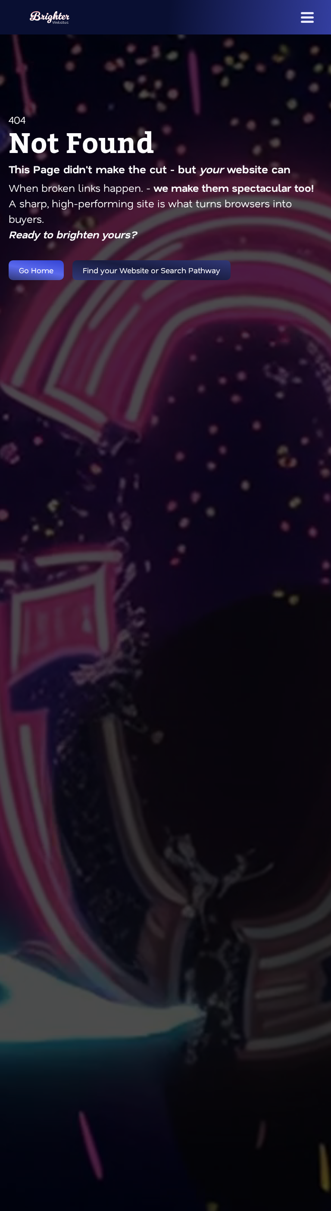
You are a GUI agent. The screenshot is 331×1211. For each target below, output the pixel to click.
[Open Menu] (307, 17)
